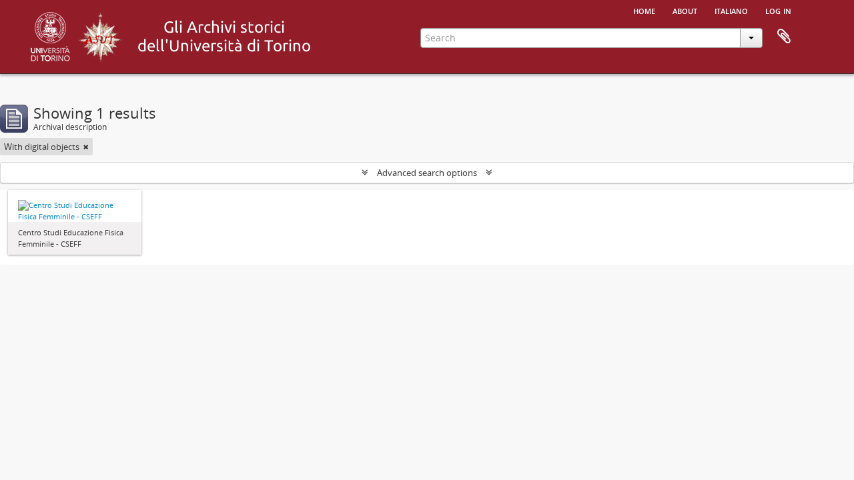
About (685, 10)
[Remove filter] (86, 146)
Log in (778, 10)
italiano (731, 10)
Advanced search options (427, 173)
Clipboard (784, 36)
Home (644, 10)
